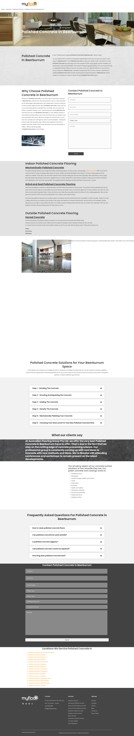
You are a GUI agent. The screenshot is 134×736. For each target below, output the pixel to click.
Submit (76, 153)
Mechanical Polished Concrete (76, 703)
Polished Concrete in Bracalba (37, 666)
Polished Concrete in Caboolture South (39, 678)
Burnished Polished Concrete (75, 710)
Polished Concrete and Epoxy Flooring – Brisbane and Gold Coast (74, 733)
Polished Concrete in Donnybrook (38, 662)
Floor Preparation (72, 723)
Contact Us (94, 710)
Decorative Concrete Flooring (76, 718)
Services (8, 9)
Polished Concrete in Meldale (37, 673)
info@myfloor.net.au (50, 708)
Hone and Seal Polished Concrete (77, 708)
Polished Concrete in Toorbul (36, 685)
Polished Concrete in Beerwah (37, 657)
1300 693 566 (49, 706)
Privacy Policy (95, 713)
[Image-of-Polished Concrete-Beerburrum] (33, 140)
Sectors (93, 705)
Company (93, 703)
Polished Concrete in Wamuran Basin (39, 683)
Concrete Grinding (73, 721)
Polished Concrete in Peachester (38, 671)
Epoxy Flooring (72, 715)
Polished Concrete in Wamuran (37, 664)
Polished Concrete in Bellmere (37, 676)
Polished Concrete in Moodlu (36, 659)
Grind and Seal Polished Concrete (77, 705)
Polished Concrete (18, 9)
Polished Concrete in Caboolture (37, 669)
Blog (92, 708)
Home (3, 9)
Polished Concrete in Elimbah (36, 655)
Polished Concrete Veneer (75, 713)
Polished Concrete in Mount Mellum (38, 680)
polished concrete (91, 171)
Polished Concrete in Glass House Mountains (41, 652)
